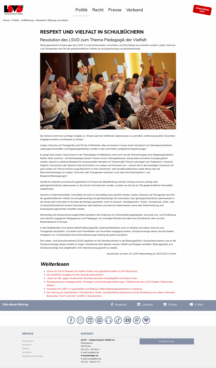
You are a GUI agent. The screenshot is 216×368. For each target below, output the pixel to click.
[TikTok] (117, 319)
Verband (134, 9)
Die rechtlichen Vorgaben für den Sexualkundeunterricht (75, 274)
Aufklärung (27, 20)
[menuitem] (81, 10)
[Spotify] (99, 319)
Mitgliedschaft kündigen (32, 356)
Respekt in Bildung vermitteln (52, 20)
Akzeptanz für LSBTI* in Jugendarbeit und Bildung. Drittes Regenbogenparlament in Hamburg (94, 288)
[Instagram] (80, 319)
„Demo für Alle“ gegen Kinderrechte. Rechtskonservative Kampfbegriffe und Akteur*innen (92, 278)
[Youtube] (127, 319)
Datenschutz (28, 341)
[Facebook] (70, 319)
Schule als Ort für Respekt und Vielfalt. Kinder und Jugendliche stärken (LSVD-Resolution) (92, 271)
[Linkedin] (89, 319)
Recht (98, 9)
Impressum (27, 344)
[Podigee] (108, 319)
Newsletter (27, 352)
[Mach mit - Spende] (145, 319)
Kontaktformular (166, 341)
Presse (115, 9)
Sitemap (25, 348)
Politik (82, 9)
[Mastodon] (136, 319)
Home (6, 20)
